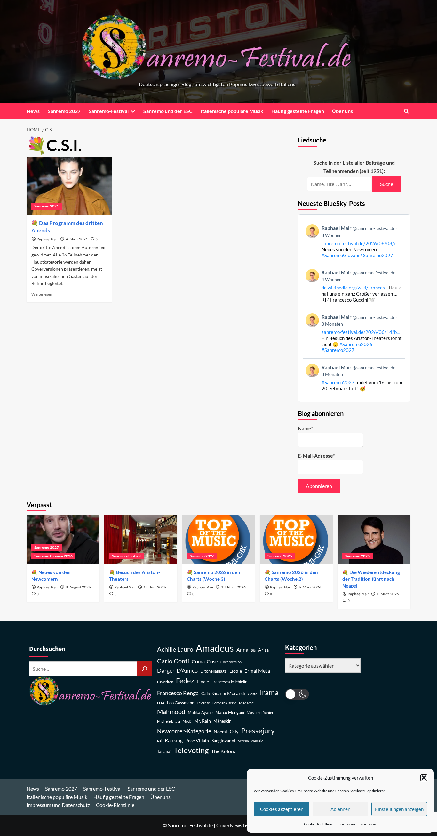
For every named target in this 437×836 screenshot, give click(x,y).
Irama (269, 692)
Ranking (174, 740)
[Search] (406, 111)
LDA (160, 703)
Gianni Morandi (228, 693)
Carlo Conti (173, 661)
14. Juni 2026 (154, 587)
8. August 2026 (78, 587)
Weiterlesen (41, 294)
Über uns (342, 111)
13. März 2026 (233, 587)
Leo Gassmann (180, 702)
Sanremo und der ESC (168, 111)
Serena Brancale (250, 741)
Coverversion (231, 662)
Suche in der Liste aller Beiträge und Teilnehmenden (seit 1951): (354, 166)
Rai (159, 741)
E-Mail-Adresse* (316, 455)
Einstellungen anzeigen (399, 809)
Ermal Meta (257, 671)
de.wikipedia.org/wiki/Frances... (355, 287)
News (33, 111)
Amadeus (215, 647)
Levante (203, 703)
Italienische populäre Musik (232, 111)
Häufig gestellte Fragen (297, 111)
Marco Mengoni (229, 712)
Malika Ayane (200, 712)
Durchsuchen (47, 649)
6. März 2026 (310, 587)
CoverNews (229, 825)
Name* (305, 428)
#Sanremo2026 (355, 344)
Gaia (205, 693)
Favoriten (165, 681)
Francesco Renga (178, 693)
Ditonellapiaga (213, 671)
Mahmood (171, 711)
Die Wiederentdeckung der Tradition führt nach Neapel (371, 578)
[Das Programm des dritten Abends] (69, 185)
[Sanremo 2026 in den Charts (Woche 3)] (218, 539)
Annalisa (246, 649)
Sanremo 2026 (202, 556)
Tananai (164, 751)
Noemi (220, 731)
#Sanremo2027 (376, 255)
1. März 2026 (388, 593)
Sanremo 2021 (46, 206)
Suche (386, 184)
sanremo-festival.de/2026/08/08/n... (360, 243)
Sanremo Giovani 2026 (53, 556)
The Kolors (223, 751)
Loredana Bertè (224, 703)
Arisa (263, 650)
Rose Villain (197, 740)
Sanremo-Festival (109, 111)
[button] (424, 778)
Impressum (345, 824)
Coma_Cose (205, 661)
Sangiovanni (223, 740)
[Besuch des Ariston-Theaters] (140, 539)
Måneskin (222, 721)
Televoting (191, 750)
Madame (246, 703)
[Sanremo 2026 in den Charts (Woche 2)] (296, 539)
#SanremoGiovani (340, 255)
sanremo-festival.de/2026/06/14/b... (361, 332)
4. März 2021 (77, 239)
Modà (187, 721)
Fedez (185, 681)
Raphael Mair (47, 239)
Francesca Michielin (229, 681)
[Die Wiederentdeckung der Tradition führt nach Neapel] (374, 539)
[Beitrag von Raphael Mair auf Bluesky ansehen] (354, 378)
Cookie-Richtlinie (318, 824)
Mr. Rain (202, 721)
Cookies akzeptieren (281, 809)
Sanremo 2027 (64, 111)
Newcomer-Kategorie (184, 731)
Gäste (252, 693)
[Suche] (144, 668)
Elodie (235, 671)
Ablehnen (340, 809)
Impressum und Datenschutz (58, 805)
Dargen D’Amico (177, 670)
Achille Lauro (175, 649)
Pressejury (257, 730)
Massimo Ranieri (260, 712)
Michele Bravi (168, 721)
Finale (203, 681)
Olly (234, 731)
